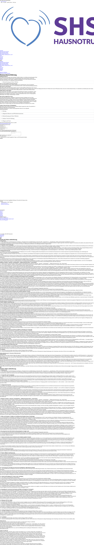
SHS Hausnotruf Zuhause (4, 51)
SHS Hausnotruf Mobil (4, 52)
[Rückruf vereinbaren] (0, 71)
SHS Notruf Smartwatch (4, 53)
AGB (1, 236)
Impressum (2, 235)
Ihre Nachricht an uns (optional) (5, 135)
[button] (47, 60)
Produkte (1, 50)
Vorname (1, 125)
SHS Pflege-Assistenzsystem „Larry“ (6, 54)
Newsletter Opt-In (3, 136)
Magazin (1, 58)
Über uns (1, 56)
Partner (1, 59)
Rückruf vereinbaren (3, 72)
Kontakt (1, 57)
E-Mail (1, 129)
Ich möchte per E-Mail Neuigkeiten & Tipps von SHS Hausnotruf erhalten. (14, 137)
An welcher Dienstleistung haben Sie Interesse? (8, 130)
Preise (1, 55)
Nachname (2, 126)
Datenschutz (2, 234)
